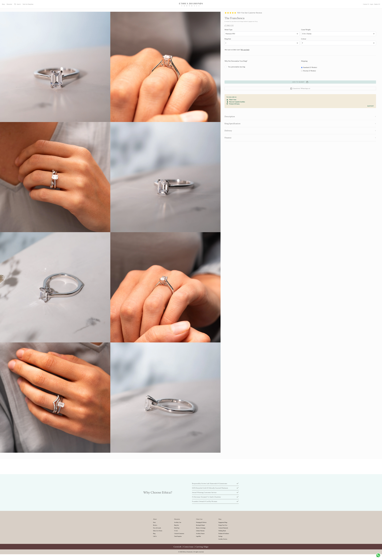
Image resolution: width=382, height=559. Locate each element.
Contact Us (366, 4)
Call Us (155, 536)
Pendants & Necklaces (223, 533)
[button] (300, 116)
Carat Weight (306, 30)
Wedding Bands (222, 530)
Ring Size (228, 39)
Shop (3, 4)
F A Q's (176, 530)
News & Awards (157, 528)
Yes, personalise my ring (236, 67)
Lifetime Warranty (200, 530)
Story (154, 522)
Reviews (155, 525)
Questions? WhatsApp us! (301, 88)
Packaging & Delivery (201, 522)
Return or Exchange (200, 528)
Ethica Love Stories (157, 530)
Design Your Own (222, 525)
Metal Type (228, 30)
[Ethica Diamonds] (191, 4)
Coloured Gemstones (179, 533)
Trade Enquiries (178, 536)
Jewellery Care (177, 522)
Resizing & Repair (200, 525)
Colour (303, 39)
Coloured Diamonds (223, 528)
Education (9, 4)
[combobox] (262, 34)
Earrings (220, 536)
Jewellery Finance (200, 533)
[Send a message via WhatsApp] (378, 555)
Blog (154, 533)
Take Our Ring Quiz (28, 4)
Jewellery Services (222, 539)
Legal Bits (198, 536)
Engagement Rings (222, 522)
